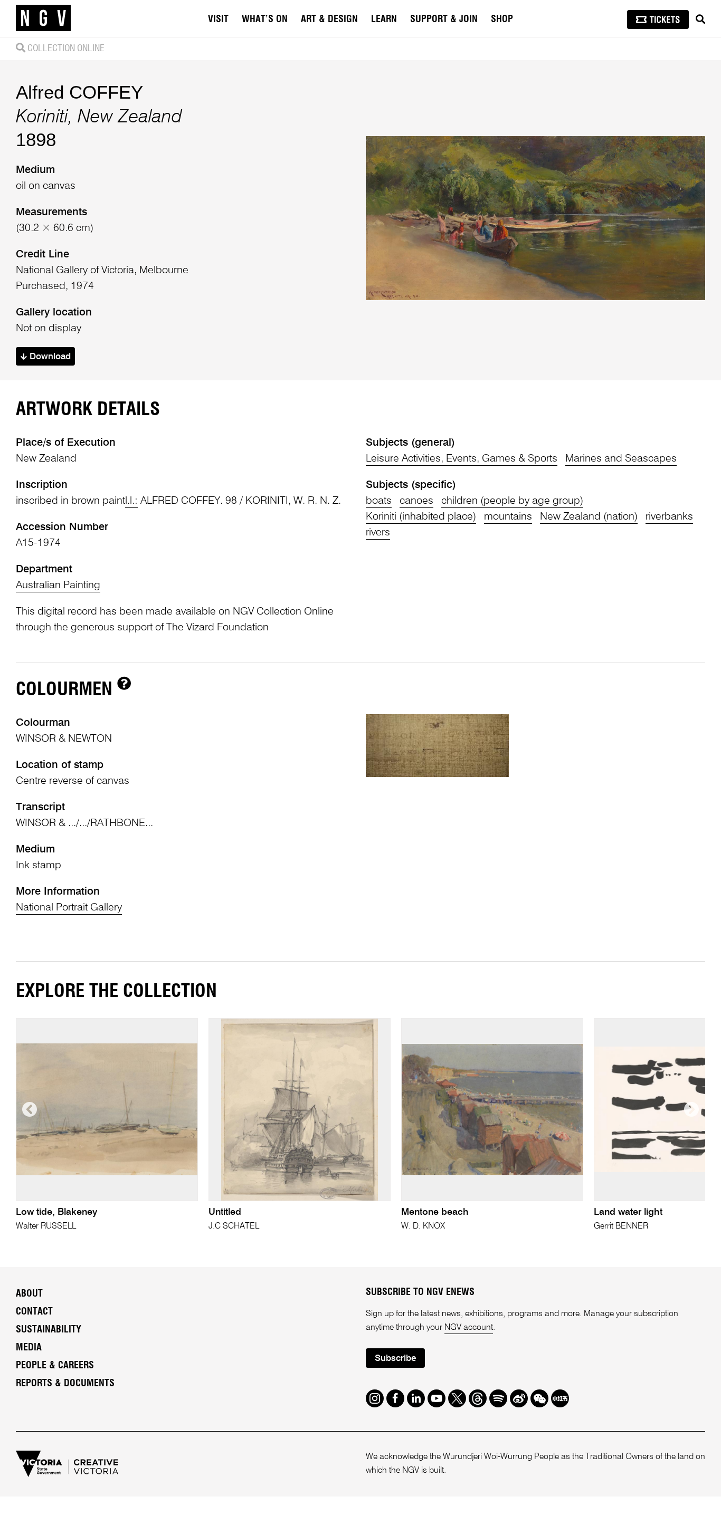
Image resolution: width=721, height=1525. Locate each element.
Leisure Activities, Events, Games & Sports (461, 459)
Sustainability (48, 1330)
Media (29, 1348)
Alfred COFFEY (79, 92)
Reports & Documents (65, 1383)
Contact (34, 1312)
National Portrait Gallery (69, 908)
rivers (378, 532)
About (29, 1294)
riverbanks (669, 517)
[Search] (700, 19)
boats (379, 501)
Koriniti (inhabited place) (421, 517)
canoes (416, 501)
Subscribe (395, 1358)
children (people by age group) (512, 501)
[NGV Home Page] (43, 18)
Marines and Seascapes (621, 459)
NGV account (468, 1327)
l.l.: (131, 501)
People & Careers (55, 1365)
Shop (502, 19)
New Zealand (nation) (589, 517)
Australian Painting (58, 585)
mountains (508, 517)
